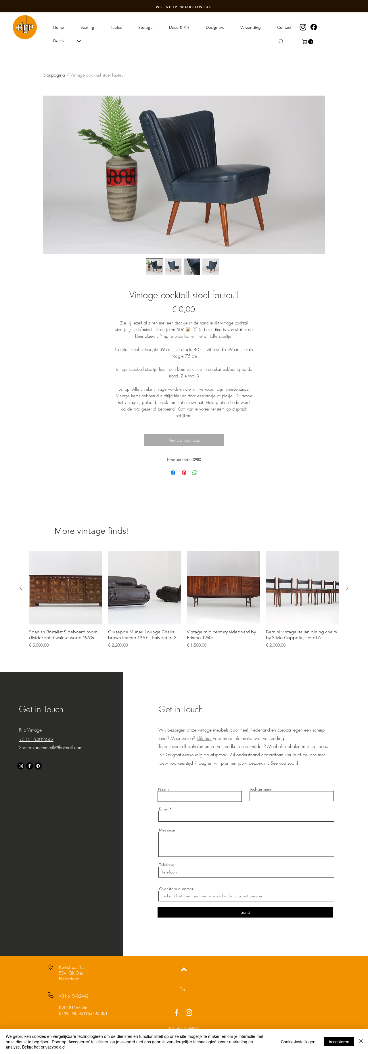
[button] (308, 41)
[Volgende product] (347, 587)
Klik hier (204, 738)
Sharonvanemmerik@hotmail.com (51, 747)
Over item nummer (176, 889)
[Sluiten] (361, 1041)
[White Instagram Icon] (189, 1012)
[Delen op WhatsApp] (194, 472)
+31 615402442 (73, 996)
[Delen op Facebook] (173, 472)
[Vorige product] (20, 587)
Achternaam (261, 789)
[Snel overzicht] (65, 587)
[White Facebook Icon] (176, 1012)
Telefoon (166, 865)
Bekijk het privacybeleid (43, 1047)
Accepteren (339, 1041)
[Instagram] (303, 27)
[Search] (281, 42)
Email (163, 809)
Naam (163, 789)
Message (167, 830)
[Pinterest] (38, 766)
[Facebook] (313, 27)
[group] (184, 603)
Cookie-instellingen (298, 1041)
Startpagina (54, 75)
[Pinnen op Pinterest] (184, 472)
